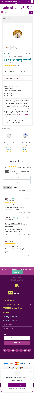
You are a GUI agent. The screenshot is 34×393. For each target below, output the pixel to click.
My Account (7, 325)
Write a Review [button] (18, 178)
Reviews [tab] (6, 187)
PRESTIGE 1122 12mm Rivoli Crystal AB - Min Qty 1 (25, 144)
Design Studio (8, 328)
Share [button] (8, 212)
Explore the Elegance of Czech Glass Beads (17, 269)
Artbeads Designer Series (11, 304)
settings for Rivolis (22, 114)
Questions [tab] (17, 187)
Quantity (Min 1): (9, 71)
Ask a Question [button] (18, 182)
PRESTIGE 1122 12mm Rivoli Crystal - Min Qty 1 (9, 144)
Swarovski (6, 312)
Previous (2, 142)
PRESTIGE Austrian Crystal (12, 308)
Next (31, 142)
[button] (29, 212)
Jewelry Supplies (8, 300)
